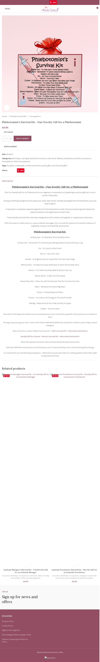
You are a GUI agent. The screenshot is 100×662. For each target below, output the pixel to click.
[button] (23, 564)
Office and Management (30, 578)
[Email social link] (47, 2)
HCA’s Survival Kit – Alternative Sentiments (70, 331)
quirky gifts (46, 165)
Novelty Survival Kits (18, 116)
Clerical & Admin (36, 576)
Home (4, 116)
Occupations (35, 116)
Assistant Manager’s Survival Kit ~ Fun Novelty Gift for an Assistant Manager (26, 571)
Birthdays (16, 158)
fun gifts (10, 165)
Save (54, 2)
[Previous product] (90, 116)
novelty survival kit (33, 165)
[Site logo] (50, 9)
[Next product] (96, 116)
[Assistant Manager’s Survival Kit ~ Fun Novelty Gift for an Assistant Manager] (25, 470)
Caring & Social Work (30, 158)
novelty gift (19, 165)
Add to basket (22, 138)
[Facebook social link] (41, 2)
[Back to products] (93, 116)
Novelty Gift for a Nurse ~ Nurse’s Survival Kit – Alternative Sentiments (50, 336)
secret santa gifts (59, 165)
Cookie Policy (7, 626)
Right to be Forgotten (11, 630)
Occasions (86, 158)
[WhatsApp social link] (58, 2)
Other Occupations (22, 161)
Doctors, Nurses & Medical (51, 158)
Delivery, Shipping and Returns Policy (15, 640)
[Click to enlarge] (7, 107)
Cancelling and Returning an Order (16, 635)
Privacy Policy (8, 621)
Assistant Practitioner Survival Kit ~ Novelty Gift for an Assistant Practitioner (74, 571)
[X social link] (44, 2)
